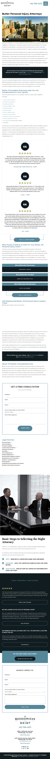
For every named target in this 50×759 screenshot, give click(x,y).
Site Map (20, 756)
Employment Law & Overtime (10, 458)
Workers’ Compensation (9, 460)
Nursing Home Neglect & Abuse (11, 456)
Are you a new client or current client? (15, 410)
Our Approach (25, 623)
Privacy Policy (27, 756)
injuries (14, 43)
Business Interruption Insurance (11, 465)
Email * (6, 399)
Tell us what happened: (11, 414)
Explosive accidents (8, 104)
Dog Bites (5, 451)
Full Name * (7, 394)
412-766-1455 (25, 727)
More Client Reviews (25, 602)
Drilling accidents (7, 108)
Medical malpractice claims (10, 118)
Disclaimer (35, 756)
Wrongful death (7, 120)
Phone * (7, 404)
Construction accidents (9, 100)
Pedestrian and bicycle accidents (11, 116)
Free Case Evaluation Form (26, 357)
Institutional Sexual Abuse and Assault (13, 463)
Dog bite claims (7, 110)
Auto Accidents (6, 444)
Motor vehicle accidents (9, 114)
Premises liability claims (9, 106)
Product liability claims (9, 112)
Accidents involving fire (9, 102)
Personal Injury (6, 442)
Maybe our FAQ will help (25, 658)
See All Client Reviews (26, 239)
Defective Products (7, 449)
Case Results (25, 644)
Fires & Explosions (7, 453)
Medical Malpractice (7, 454)
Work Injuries (6, 461)
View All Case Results (25, 295)
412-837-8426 (29, 72)
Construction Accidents (8, 447)
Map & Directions (25, 734)
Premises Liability (7, 446)
